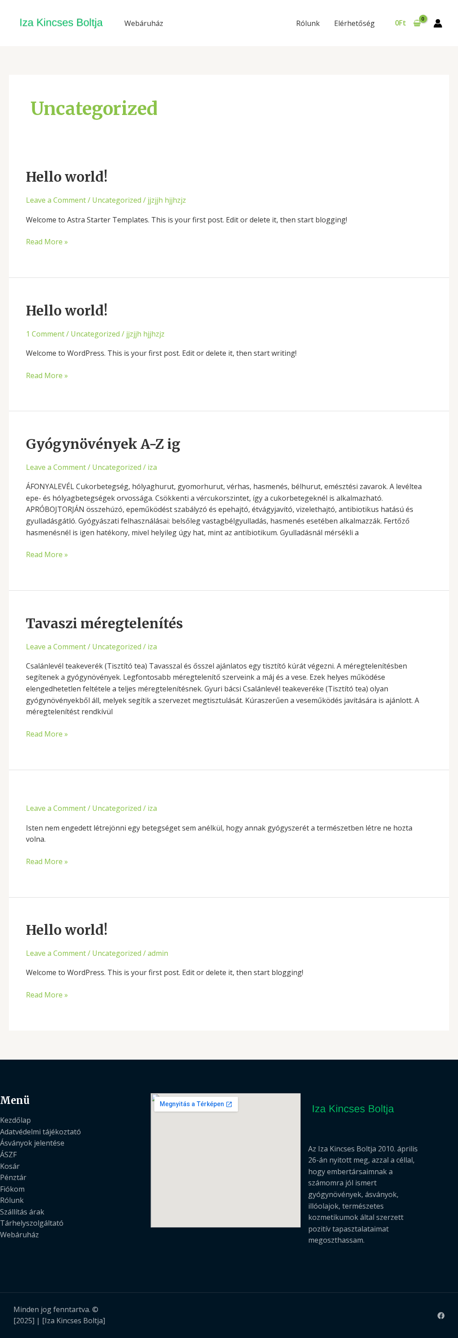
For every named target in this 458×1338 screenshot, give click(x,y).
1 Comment (45, 334)
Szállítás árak (22, 1212)
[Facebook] (441, 1315)
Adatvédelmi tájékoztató (40, 1132)
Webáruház (143, 23)
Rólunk (308, 23)
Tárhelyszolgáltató (32, 1223)
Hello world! (66, 176)
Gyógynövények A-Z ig (103, 443)
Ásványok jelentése (32, 1143)
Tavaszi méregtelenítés (104, 623)
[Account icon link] (437, 23)
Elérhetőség (354, 23)
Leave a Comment (56, 200)
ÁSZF (8, 1154)
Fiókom (12, 1189)
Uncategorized (116, 200)
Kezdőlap (15, 1120)
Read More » (47, 242)
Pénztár (13, 1177)
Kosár (10, 1166)
